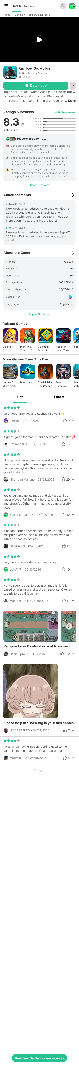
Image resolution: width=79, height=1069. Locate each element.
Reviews (30, 6)
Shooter (42, 73)
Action (31, 73)
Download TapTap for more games (39, 1058)
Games (19, 14)
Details (17, 6)
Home (6, 14)
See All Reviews (39, 184)
